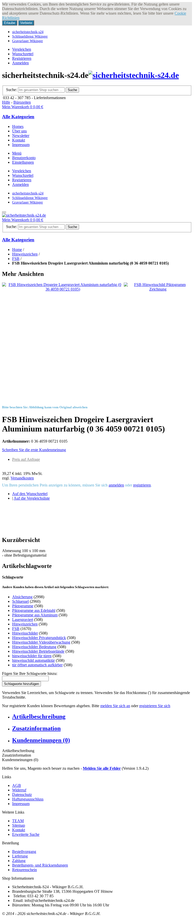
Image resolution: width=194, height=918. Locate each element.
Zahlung (19, 860)
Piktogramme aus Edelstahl (33, 610)
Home (17, 249)
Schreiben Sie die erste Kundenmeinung (34, 450)
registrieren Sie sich (154, 706)
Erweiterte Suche (25, 834)
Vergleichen (21, 49)
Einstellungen (23, 162)
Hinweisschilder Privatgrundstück (39, 638)
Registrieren (21, 58)
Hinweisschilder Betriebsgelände (38, 651)
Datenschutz (22, 794)
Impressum (21, 803)
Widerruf (19, 790)
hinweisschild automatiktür (33, 660)
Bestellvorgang (24, 851)
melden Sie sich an (115, 706)
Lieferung (20, 856)
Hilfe (6, 102)
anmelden (116, 485)
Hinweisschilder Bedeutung (34, 647)
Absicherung (22, 597)
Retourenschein (24, 870)
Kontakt (18, 830)
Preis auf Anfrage (26, 459)
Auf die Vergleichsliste (32, 498)
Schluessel (20, 601)
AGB (16, 785)
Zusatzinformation (36, 728)
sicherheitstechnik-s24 (27, 32)
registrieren (142, 485)
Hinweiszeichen (25, 254)
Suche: (11, 90)
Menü (16, 153)
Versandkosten (22, 478)
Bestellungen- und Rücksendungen (40, 865)
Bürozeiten (22, 102)
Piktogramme (22, 606)
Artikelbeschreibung (38, 716)
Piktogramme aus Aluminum (35, 615)
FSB (15, 258)
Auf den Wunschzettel (29, 494)
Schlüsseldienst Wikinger (30, 36)
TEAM (18, 821)
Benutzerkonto (24, 158)
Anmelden (20, 63)
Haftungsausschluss (27, 799)
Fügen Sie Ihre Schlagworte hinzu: (29, 673)
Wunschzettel (22, 54)
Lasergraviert (22, 619)
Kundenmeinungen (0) (41, 740)
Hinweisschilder (25, 633)
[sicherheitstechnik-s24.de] (133, 75)
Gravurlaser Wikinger (27, 41)
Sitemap (18, 825)
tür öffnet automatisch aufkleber (37, 665)
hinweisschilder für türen (32, 656)
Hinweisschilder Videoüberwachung (41, 642)
